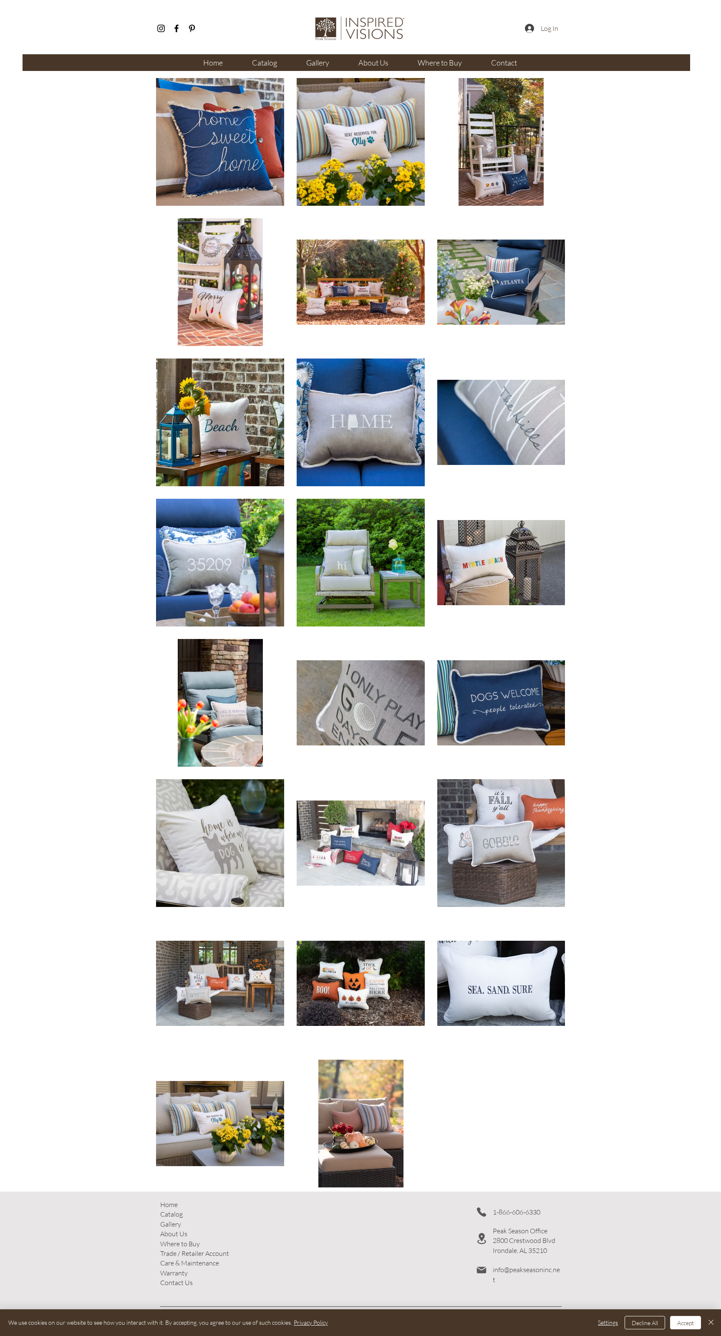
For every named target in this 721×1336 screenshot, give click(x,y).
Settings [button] (608, 1322)
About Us (173, 1234)
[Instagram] (161, 28)
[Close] (711, 1322)
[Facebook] (176, 28)
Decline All (645, 1322)
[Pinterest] (192, 28)
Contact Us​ (176, 1282)
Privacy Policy (311, 1322)
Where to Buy (180, 1244)
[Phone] (481, 1212)
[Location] (481, 1238)
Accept (685, 1322)
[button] (194, 1254)
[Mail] (481, 1270)
